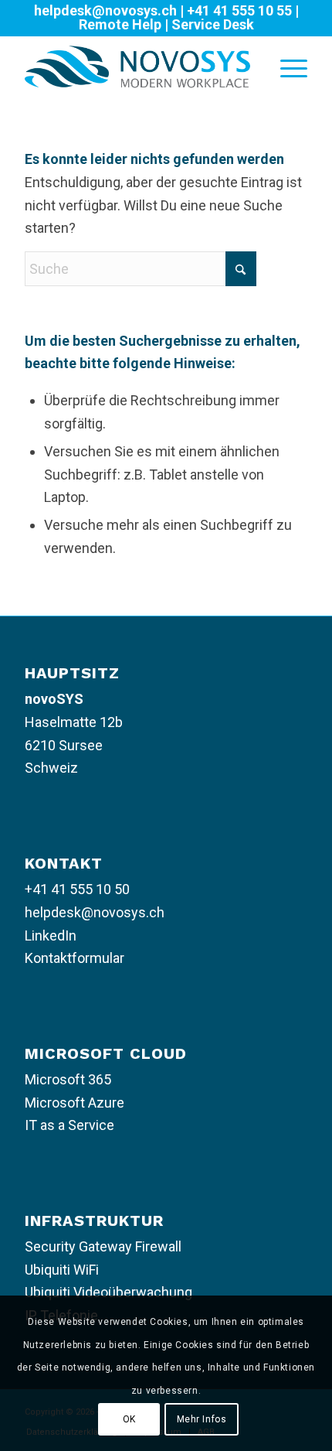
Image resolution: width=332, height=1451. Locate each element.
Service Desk (212, 24)
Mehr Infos (202, 1419)
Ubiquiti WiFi (62, 1270)
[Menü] (286, 66)
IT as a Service (69, 1125)
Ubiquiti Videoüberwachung (108, 1292)
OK (129, 1419)
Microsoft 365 (68, 1079)
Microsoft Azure (74, 1102)
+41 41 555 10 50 (77, 889)
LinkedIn (50, 935)
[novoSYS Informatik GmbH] (137, 66)
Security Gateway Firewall (103, 1246)
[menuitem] (286, 66)
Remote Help (120, 24)
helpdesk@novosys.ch (105, 10)
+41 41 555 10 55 (239, 10)
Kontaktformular (74, 958)
